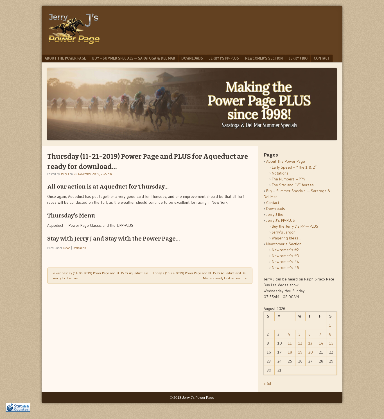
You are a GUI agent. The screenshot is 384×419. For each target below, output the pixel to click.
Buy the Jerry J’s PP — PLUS (295, 226)
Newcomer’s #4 (285, 261)
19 (300, 352)
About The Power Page (65, 58)
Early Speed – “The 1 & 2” (294, 167)
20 (310, 352)
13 (310, 343)
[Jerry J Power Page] (74, 45)
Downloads (192, 58)
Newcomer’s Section (264, 58)
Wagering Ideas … (287, 238)
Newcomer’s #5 (285, 267)
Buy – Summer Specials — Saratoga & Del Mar (133, 58)
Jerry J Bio (298, 58)
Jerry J (65, 174)
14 (321, 343)
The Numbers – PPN (288, 179)
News (66, 248)
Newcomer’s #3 (285, 255)
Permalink (79, 248)
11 (290, 343)
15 (331, 343)
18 (290, 352)
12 (300, 343)
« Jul (267, 383)
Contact (322, 58)
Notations (280, 173)
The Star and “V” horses (293, 184)
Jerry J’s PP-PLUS (224, 58)
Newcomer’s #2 (285, 249)
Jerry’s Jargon (283, 232)
